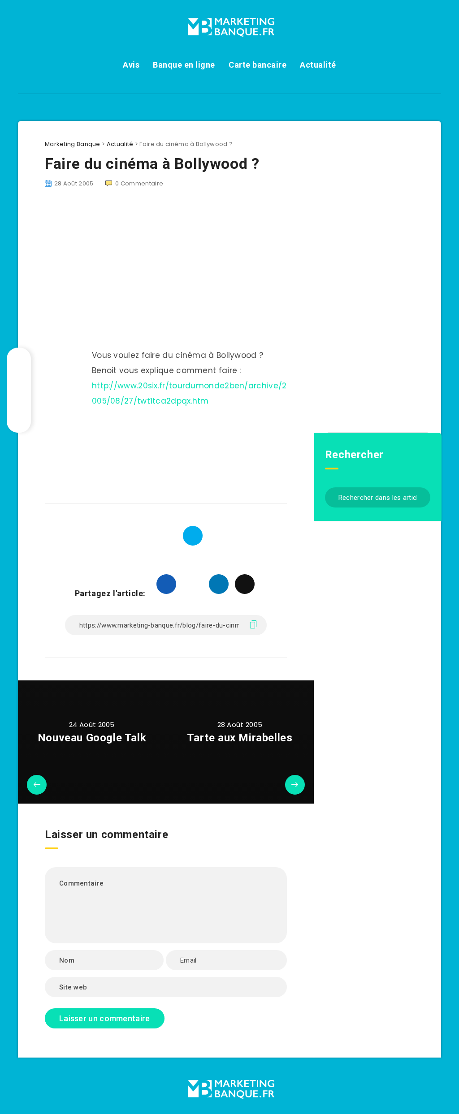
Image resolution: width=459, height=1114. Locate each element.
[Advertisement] (150, 453)
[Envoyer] (420, 496)
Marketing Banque (72, 144)
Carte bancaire (257, 64)
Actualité (318, 64)
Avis (131, 64)
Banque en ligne (184, 64)
